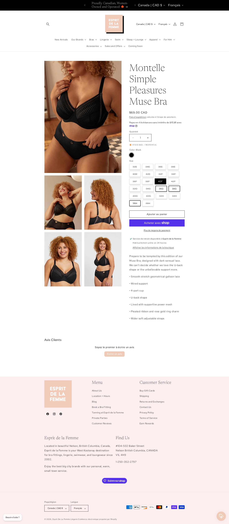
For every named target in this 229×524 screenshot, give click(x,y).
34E (149, 167)
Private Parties (99, 418)
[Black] (131, 155)
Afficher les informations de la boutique (153, 247)
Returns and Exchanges (152, 401)
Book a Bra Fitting (101, 407)
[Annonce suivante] (135, 5)
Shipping (144, 396)
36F (137, 182)
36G (161, 188)
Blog (94, 401)
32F (162, 174)
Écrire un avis (114, 354)
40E (137, 174)
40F (160, 181)
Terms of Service (148, 418)
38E (175, 167)
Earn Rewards (147, 423)
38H (150, 204)
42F (175, 182)
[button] (47, 24)
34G (150, 189)
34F (175, 174)
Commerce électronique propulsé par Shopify (97, 519)
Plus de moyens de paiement (157, 230)
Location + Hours (101, 396)
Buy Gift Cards (147, 390)
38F (149, 182)
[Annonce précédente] (84, 5)
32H (163, 196)
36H (135, 203)
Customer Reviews (102, 423)
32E (137, 167)
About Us (97, 390)
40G (137, 196)
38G (174, 188)
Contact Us (145, 407)
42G (150, 196)
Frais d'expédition (137, 117)
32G (137, 189)
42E (150, 174)
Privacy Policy (147, 412)
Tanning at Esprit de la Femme (108, 412)
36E (162, 167)
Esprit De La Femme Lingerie (65, 519)
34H (176, 196)
